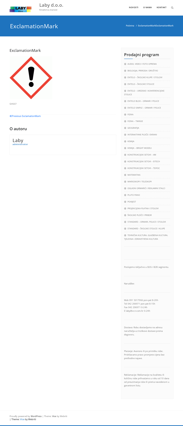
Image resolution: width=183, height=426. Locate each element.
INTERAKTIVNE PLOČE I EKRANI (142, 134)
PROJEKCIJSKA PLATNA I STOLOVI (143, 208)
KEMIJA (131, 141)
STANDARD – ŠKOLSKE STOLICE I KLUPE (146, 228)
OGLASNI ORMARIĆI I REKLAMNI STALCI (146, 188)
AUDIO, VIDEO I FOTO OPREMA (142, 64)
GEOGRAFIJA (133, 127)
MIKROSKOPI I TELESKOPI (140, 181)
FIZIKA (130, 114)
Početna (130, 25)
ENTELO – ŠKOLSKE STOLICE (141, 84)
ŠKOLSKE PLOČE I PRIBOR (140, 215)
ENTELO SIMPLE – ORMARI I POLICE (144, 107)
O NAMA (147, 7)
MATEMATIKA (134, 174)
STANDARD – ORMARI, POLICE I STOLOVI (147, 221)
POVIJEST (132, 201)
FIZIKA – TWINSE (135, 121)
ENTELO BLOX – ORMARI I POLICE (143, 101)
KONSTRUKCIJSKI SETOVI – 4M (142, 154)
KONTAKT (162, 7)
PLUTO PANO (134, 195)
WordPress (36, 416)
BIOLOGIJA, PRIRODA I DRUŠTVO (143, 70)
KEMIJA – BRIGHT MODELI (140, 148)
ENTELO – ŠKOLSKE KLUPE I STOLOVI (145, 77)
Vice (54, 416)
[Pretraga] (172, 7)
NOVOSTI (133, 7)
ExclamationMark (147, 25)
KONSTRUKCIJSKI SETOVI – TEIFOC (144, 168)
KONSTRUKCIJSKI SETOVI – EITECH (144, 161)
